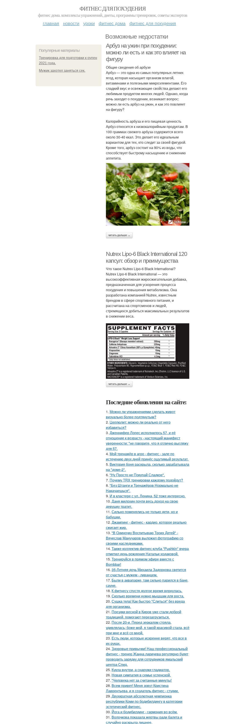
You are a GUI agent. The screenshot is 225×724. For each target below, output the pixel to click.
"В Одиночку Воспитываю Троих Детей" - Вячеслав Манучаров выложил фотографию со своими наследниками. (144, 538)
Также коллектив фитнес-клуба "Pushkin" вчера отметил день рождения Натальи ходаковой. (147, 551)
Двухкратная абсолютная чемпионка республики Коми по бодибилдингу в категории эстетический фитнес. (144, 701)
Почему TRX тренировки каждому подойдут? (146, 480)
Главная (51, 23)
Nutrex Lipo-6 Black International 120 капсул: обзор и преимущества (146, 257)
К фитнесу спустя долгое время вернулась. (147, 590)
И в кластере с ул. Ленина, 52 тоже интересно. (147, 495)
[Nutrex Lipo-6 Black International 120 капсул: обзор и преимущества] (147, 350)
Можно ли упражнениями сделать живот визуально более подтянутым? (140, 414)
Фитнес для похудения (112, 8)
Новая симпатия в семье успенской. (141, 674)
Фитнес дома (112, 23)
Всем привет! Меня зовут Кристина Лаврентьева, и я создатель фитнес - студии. (142, 688)
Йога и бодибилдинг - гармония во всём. (145, 711)
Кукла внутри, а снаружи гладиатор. (141, 669)
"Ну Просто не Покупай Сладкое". (137, 474)
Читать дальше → (119, 235)
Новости (71, 23)
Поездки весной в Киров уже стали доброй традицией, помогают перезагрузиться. (143, 614)
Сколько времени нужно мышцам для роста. (148, 595)
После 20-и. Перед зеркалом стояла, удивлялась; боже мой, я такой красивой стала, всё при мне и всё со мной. (147, 627)
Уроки (89, 23)
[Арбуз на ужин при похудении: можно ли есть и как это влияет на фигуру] (147, 194)
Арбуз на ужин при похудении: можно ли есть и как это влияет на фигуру (146, 52)
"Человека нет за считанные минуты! (142, 680)
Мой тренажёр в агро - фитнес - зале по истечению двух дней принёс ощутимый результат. (147, 456)
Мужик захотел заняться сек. (62, 70)
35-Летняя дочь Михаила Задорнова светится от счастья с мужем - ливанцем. (146, 572)
